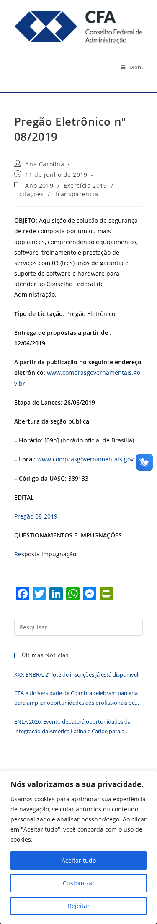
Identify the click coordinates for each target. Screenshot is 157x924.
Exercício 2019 (85, 186)
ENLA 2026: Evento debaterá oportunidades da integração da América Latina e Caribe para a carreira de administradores (72, 727)
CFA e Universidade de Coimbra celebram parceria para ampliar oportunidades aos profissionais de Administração (76, 698)
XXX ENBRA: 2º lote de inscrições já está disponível (76, 674)
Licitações (29, 194)
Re (17, 554)
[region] (78, 847)
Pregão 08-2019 (35, 516)
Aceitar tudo (79, 860)
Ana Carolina (44, 164)
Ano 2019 (39, 186)
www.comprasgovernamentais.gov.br (89, 459)
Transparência (76, 194)
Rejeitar (79, 906)
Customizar (79, 883)
